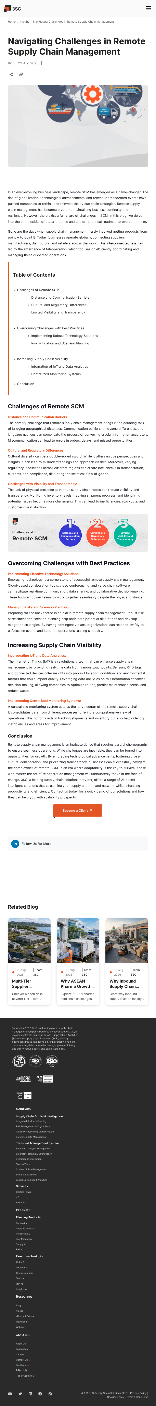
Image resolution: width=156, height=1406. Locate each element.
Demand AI (21, 1223)
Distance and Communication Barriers (60, 297)
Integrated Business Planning (31, 1121)
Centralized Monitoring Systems (56, 374)
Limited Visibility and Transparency (58, 312)
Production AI (23, 1233)
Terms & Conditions (137, 1396)
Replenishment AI (25, 1228)
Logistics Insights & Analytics (31, 1179)
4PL (18, 1197)
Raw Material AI (24, 1239)
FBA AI (19, 1283)
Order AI (20, 1262)
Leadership (22, 1349)
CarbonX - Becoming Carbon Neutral (35, 1131)
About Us (21, 1343)
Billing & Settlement (26, 1174)
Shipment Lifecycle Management (33, 1148)
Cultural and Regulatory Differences (58, 305)
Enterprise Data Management (31, 1137)
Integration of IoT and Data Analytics (59, 366)
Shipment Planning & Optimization (34, 1153)
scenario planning (47, 619)
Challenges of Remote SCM (38, 290)
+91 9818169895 (25, 1376)
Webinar (20, 1327)
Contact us (60, 791)
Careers (20, 1354)
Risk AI (19, 1249)
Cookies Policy (115, 1396)
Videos (19, 1310)
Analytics (21, 1202)
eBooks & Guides (25, 1316)
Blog (18, 1305)
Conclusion (25, 384)
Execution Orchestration (28, 1159)
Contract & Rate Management (31, 1169)
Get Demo (22, 1365)
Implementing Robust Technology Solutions (64, 336)
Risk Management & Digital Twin (33, 1126)
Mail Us (21, 1370)
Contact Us (23, 1359)
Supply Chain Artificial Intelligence (39, 1116)
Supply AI (21, 1244)
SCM (104, 215)
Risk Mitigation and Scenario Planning (60, 343)
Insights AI (21, 1289)
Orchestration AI (24, 1273)
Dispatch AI (22, 1267)
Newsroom (22, 1321)
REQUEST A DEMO (20, 17)
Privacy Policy (138, 1393)
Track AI (20, 1278)
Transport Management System (37, 1143)
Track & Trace (23, 1164)
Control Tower (23, 1192)
